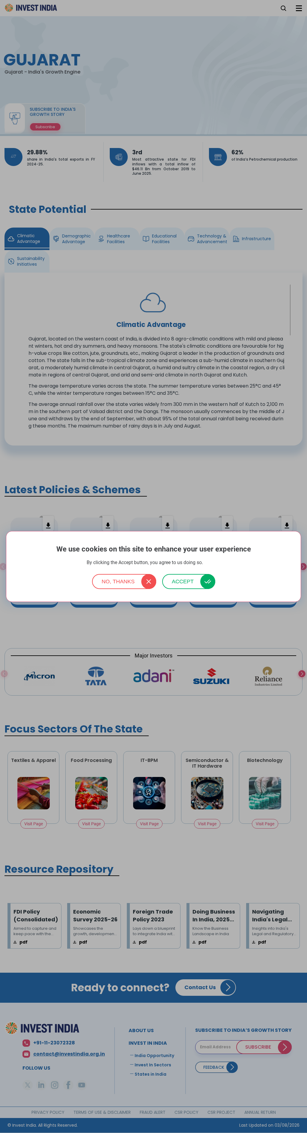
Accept (183, 582)
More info (212, 562)
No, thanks (118, 582)
